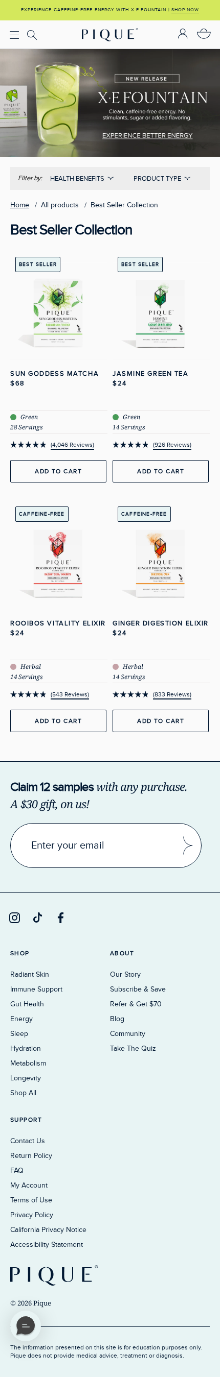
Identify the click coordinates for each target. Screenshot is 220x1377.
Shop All (23, 1093)
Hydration (25, 1048)
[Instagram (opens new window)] (14, 917)
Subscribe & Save (138, 989)
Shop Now (185, 10)
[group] (110, 10)
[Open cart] (204, 34)
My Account (29, 1185)
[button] (25, 1326)
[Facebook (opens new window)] (60, 917)
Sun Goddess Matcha (54, 374)
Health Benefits (77, 179)
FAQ (17, 1170)
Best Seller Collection (124, 205)
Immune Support (36, 989)
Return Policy (31, 1155)
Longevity (25, 1078)
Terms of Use (31, 1200)
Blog (117, 1018)
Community (127, 1033)
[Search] (33, 35)
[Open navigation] (14, 34)
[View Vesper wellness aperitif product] (110, 56)
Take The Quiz (133, 1048)
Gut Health (27, 1004)
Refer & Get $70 (136, 1004)
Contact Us (27, 1141)
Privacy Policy (31, 1215)
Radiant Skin (29, 974)
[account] (183, 34)
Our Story (125, 974)
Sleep (19, 1033)
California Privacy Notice (48, 1229)
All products (60, 205)
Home (19, 205)
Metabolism (28, 1063)
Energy (21, 1018)
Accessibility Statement (46, 1244)
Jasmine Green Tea (151, 374)
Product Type (157, 179)
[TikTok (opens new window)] (37, 917)
